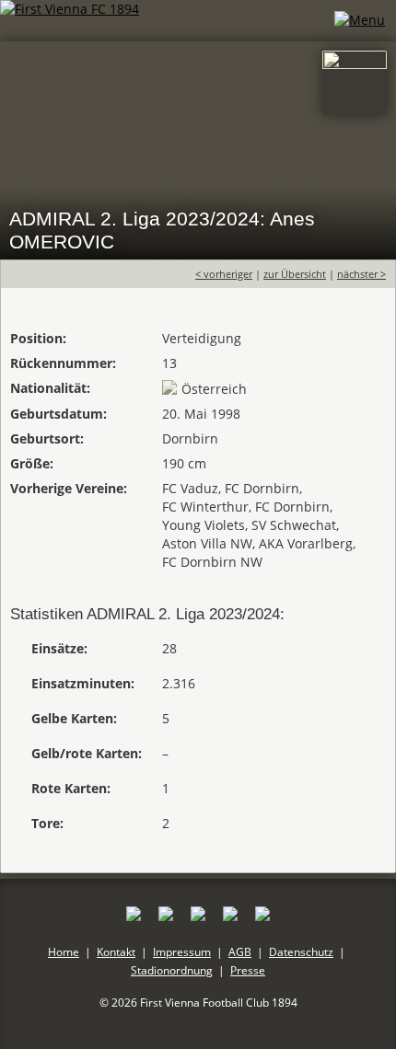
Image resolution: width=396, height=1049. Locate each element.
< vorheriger (223, 274)
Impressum (182, 952)
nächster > (361, 274)
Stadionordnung (172, 970)
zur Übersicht (294, 274)
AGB (239, 952)
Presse (247, 970)
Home (63, 952)
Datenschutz (301, 952)
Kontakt (116, 952)
